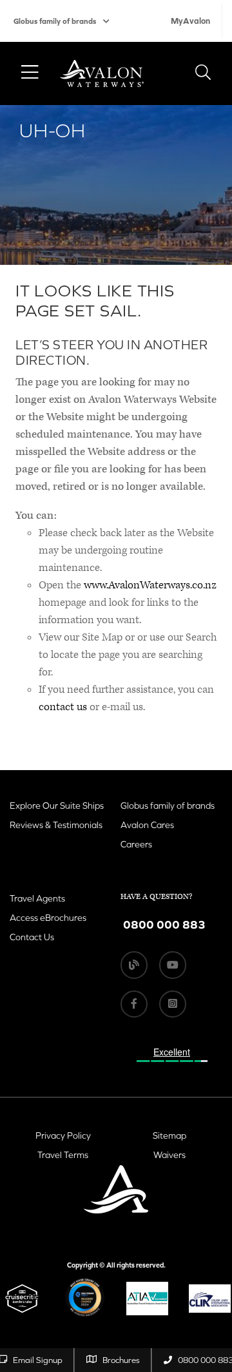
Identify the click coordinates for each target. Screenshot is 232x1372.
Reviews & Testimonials (56, 825)
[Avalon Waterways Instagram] (172, 1004)
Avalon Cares (147, 825)
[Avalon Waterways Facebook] (134, 1004)
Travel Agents (37, 898)
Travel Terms (62, 1155)
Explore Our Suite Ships (57, 805)
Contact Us (32, 937)
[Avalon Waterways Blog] (134, 964)
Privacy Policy (63, 1135)
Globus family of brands (55, 21)
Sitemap (169, 1135)
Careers (136, 844)
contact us (63, 707)
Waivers (169, 1155)
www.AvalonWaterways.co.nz (150, 585)
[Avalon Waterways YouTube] (172, 964)
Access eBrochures (48, 918)
